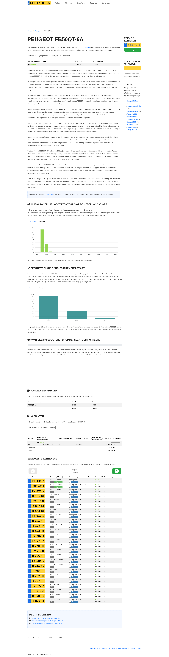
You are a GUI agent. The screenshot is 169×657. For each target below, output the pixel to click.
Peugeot (38, 31)
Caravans (106, 3)
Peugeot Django (132, 111)
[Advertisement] (84, 18)
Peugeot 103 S (132, 114)
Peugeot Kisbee (132, 101)
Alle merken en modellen (98, 648)
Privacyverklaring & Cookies (125, 648)
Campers (93, 3)
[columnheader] (51, 61)
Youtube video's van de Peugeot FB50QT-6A (45, 618)
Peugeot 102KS (132, 130)
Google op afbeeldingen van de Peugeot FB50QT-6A (48, 621)
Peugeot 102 (131, 124)
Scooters (81, 3)
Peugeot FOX (131, 122)
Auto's (57, 3)
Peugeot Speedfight (134, 106)
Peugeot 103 (131, 127)
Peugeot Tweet (132, 119)
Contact (139, 648)
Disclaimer (111, 648)
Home (30, 31)
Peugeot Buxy (132, 116)
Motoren (68, 3)
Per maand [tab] (32, 221)
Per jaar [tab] (42, 221)
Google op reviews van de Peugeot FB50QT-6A (46, 623)
